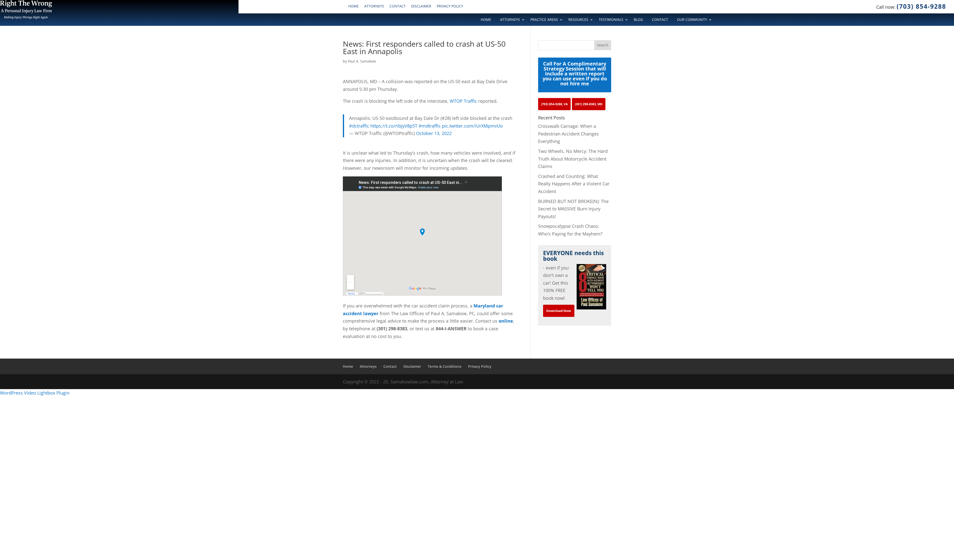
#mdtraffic (430, 126)
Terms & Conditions (444, 366)
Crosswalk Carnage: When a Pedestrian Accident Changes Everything (568, 133)
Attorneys (374, 6)
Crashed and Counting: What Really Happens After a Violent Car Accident (573, 183)
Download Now (558, 310)
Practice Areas (544, 20)
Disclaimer (421, 6)
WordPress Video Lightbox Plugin (35, 393)
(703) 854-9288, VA (554, 104)
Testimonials (611, 20)
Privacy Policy (450, 6)
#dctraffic (359, 126)
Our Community (692, 20)
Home (353, 6)
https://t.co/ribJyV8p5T (393, 126)
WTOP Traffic (463, 101)
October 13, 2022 (434, 133)
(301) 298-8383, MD (588, 104)
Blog (638, 20)
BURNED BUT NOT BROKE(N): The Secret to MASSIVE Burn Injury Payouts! (573, 208)
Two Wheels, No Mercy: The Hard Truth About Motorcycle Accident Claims (573, 158)
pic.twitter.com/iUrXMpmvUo (472, 126)
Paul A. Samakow (362, 61)
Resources (578, 20)
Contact (398, 6)
